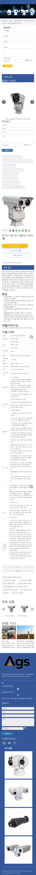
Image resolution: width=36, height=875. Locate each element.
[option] (18, 103)
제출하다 (9, 66)
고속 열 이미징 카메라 (9, 161)
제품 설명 (7, 268)
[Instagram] (14, 743)
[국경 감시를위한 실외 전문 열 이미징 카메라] (18, 102)
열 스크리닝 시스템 (25, 589)
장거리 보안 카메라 (17, 593)
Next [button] (32, 102)
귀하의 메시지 (13, 246)
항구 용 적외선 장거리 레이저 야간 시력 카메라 (11, 616)
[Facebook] (4, 743)
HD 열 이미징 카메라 (9, 165)
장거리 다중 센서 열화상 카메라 (12, 577)
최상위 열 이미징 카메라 (10, 174)
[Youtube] (9, 743)
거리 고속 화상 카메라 (25, 580)
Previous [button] (4, 102)
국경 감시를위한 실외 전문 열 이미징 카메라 (18, 119)
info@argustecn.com (8, 692)
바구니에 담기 (13, 250)
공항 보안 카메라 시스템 (10, 589)
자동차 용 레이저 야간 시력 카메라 (13, 170)
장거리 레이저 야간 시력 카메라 (12, 157)
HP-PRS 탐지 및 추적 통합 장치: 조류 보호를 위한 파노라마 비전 (25, 641)
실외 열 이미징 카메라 (25, 161)
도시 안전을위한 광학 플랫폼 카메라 (13, 187)
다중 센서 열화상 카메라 (24, 583)
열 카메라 (6, 593)
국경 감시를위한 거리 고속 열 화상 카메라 (15, 586)
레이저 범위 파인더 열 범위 (11, 182)
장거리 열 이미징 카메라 (10, 178)
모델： (5, 262)
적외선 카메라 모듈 (8, 583)
